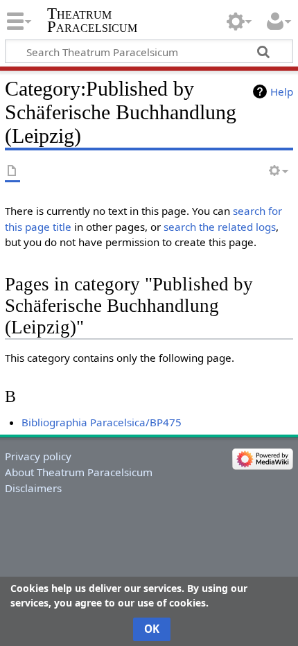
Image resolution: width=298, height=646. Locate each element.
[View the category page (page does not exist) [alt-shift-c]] (12, 172)
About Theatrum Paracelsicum (78, 472)
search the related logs (220, 227)
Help (281, 91)
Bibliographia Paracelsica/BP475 (101, 422)
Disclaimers (33, 488)
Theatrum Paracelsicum (92, 20)
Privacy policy (38, 456)
